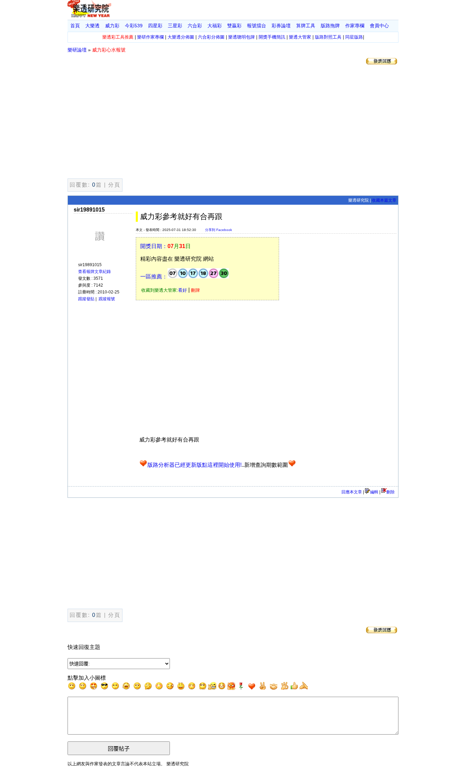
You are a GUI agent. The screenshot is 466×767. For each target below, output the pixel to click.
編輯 (374, 492)
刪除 (391, 492)
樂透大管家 (300, 37)
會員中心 (379, 25)
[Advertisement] (233, 123)
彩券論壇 (281, 25)
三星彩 (175, 25)
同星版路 (354, 37)
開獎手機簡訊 (272, 37)
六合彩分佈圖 (211, 37)
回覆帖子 (119, 749)
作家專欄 (354, 25)
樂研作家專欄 (150, 37)
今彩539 (134, 25)
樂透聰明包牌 (241, 37)
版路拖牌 (330, 25)
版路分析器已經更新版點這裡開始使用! (194, 465)
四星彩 (155, 25)
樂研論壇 (77, 50)
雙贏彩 (234, 25)
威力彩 (112, 25)
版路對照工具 (328, 37)
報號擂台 (256, 25)
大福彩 (214, 25)
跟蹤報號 (107, 298)
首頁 (75, 25)
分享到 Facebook (218, 230)
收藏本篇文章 (384, 200)
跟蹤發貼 (86, 298)
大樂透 (92, 25)
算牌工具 (305, 25)
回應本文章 (351, 492)
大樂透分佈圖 (181, 37)
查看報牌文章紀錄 (94, 271)
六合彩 (195, 25)
